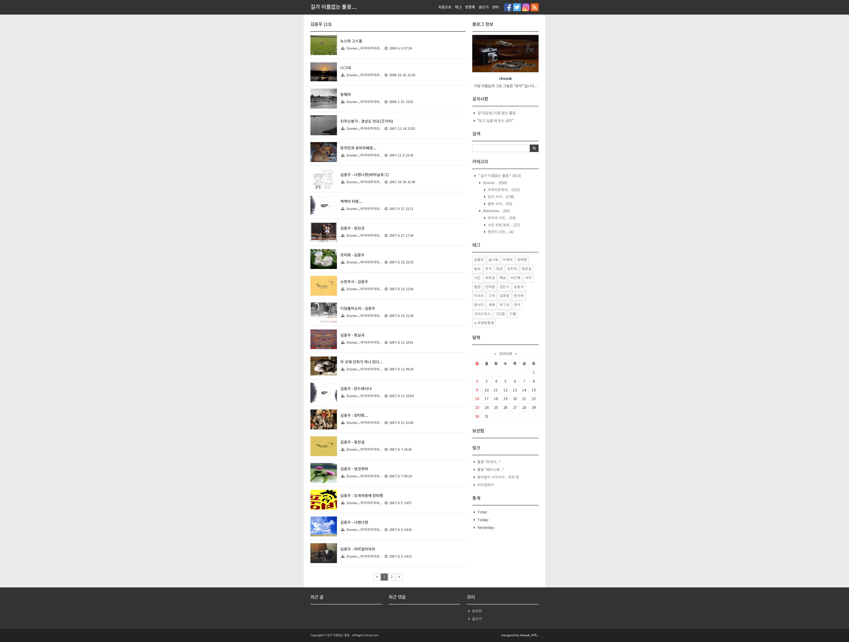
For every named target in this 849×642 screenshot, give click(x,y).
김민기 (504, 287)
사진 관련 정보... (503, 225)
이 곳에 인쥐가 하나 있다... (361, 362)
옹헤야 (345, 95)
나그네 (345, 68)
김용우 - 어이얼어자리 (357, 549)
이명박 (508, 260)
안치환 (490, 287)
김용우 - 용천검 (352, 442)
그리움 (500, 314)
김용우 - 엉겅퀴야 (354, 469)
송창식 (519, 287)
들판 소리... (499, 204)
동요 (477, 269)
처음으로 (444, 7)
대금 (499, 269)
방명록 (470, 7)
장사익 (479, 305)
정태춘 (522, 260)
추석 (488, 269)
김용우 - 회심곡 (352, 335)
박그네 (504, 305)
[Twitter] (517, 7)
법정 (477, 287)
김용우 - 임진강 (352, 228)
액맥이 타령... (351, 202)
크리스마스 (482, 314)
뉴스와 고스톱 (351, 41)
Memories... (496, 211)
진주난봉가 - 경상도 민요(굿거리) (366, 121)
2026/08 (505, 354)
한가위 (519, 296)
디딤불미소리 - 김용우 (357, 309)
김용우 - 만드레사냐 (356, 389)
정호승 (527, 269)
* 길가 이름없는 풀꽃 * (499, 176)
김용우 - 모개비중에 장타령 (361, 496)
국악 (528, 278)
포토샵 (490, 278)
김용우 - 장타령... (354, 415)
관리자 (477, 611)
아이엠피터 (485, 485)
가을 (512, 314)
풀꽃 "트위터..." (489, 462)
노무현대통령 (484, 323)
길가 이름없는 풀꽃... (333, 7)
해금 (502, 278)
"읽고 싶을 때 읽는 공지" (495, 121)
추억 (517, 305)
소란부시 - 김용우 (354, 282)
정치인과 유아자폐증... (358, 148)
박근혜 (515, 278)
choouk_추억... (529, 635)
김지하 (512, 269)
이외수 (479, 296)
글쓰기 (484, 7)
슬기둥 (493, 260)
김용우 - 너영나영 (354, 522)
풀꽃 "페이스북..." (490, 470)
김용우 (479, 260)
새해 (491, 305)
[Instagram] (526, 7)
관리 (495, 7)
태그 (458, 7)
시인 (477, 278)
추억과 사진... (501, 218)
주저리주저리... (503, 190)
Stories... (494, 183)
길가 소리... (500, 197)
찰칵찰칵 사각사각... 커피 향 (498, 477)
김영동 (504, 296)
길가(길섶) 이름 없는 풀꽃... (497, 113)
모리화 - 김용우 (352, 255)
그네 (491, 296)
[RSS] (535, 7)
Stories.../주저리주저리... (363, 48)
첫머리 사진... (500, 232)
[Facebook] (508, 7)
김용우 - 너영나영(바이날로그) (364, 175)
